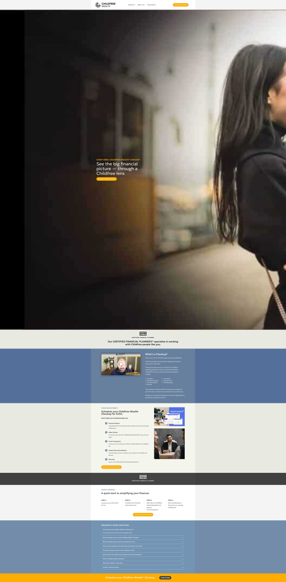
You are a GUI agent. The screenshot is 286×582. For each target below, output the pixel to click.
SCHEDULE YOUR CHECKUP (180, 5)
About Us (141, 5)
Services (131, 5)
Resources (151, 5)
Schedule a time (106, 503)
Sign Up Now (165, 578)
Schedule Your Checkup (106, 179)
